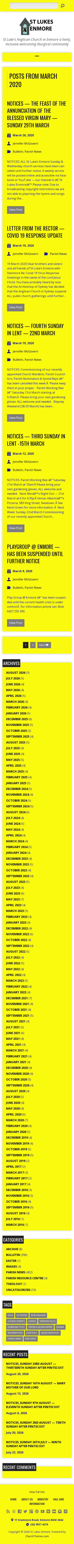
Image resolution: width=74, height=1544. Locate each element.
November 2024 (17, 795)
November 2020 (17, 1074)
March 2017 (15, 1173)
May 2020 (13, 1108)
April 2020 (13, 1114)
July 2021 (13, 1027)
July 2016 (13, 1219)
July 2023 (13, 888)
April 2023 (13, 905)
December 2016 (17, 1190)
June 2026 (13, 684)
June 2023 (13, 893)
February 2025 (16, 777)
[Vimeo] (48, 1511)
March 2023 (15, 911)
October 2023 (16, 870)
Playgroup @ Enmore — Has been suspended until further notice (35, 554)
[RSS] (8, 1511)
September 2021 (17, 1016)
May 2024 (13, 830)
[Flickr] (54, 1511)
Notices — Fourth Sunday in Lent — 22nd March (35, 329)
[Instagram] (60, 1511)
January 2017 (16, 1184)
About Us (27, 1499)
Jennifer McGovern (25, 143)
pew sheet (30, 1338)
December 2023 (17, 859)
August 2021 (15, 1021)
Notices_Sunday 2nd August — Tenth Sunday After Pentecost (36, 1424)
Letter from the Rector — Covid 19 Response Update (35, 231)
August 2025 (15, 742)
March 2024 (15, 841)
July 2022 (13, 957)
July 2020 (13, 1097)
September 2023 (17, 876)
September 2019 (17, 1155)
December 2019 (17, 1138)
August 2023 (15, 882)
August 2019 (15, 1161)
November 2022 (17, 934)
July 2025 (13, 748)
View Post (15, 210)
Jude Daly (31, 1332)
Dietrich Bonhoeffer (40, 1327)
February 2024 (16, 847)
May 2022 (13, 969)
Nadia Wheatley (50, 1332)
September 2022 (17, 946)
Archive (12, 1249)
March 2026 (15, 702)
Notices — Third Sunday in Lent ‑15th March (36, 439)
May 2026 (13, 690)
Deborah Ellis (47, 1321)
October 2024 (16, 800)
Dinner (60, 1327)
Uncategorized (18, 1290)
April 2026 (13, 696)
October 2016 (16, 1202)
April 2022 (13, 975)
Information (15, 1332)
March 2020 (15, 1120)
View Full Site (37, 1492)
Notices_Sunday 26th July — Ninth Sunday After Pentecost (33, 1444)
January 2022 (16, 992)
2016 (10, 1315)
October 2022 (16, 940)
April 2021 (13, 1045)
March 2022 (15, 981)
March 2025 (15, 771)
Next (42, 645)
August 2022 (15, 952)
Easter (11, 1261)
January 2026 (16, 713)
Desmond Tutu (16, 1327)
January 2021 (16, 1062)
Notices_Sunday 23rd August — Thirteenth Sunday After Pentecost (35, 1366)
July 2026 (13, 678)
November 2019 (17, 1143)
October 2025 (16, 731)
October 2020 (16, 1079)
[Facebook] (19, 1511)
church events (16, 1321)
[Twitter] (25, 1511)
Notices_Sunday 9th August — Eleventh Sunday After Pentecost (33, 1405)
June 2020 (13, 1103)
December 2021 (17, 998)
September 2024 (17, 806)
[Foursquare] (65, 1511)
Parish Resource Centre (24, 1278)
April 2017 (13, 1167)
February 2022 (16, 986)
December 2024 (17, 789)
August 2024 (15, 812)
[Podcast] (14, 1511)
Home (13, 1499)
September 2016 (17, 1207)
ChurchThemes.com (37, 1536)
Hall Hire (58, 1499)
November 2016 (17, 1196)
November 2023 (17, 864)
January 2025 (16, 783)
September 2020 (17, 1085)
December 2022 (17, 928)
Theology (14, 1284)
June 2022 (13, 963)
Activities (22, 1315)
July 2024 (13, 818)
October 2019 (16, 1149)
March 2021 (15, 1050)
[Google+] (31, 1511)
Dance (32, 1321)
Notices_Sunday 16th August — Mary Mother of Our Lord (35, 1385)
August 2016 (15, 1213)
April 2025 (13, 766)
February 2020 (16, 1126)
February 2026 (16, 707)
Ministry (43, 1499)
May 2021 (13, 1039)
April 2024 (13, 835)
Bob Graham (38, 1315)
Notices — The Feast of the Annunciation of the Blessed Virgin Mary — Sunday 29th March (36, 114)
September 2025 (17, 736)
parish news (14, 1338)
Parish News (33, 152)
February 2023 (16, 917)
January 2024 (16, 853)
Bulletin (18, 152)
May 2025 (13, 760)
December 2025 (17, 719)
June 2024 (13, 824)
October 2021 (16, 1010)
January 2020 (16, 1132)
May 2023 (13, 899)
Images (11, 1266)
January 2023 (16, 922)
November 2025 (17, 725)
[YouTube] (42, 1511)
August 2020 (15, 1091)
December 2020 (17, 1068)
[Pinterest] (37, 1511)
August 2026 (15, 673)
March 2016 (15, 1225)
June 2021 (13, 1033)
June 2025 (13, 754)
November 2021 (17, 1004)
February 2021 (16, 1056)
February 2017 (16, 1178)
